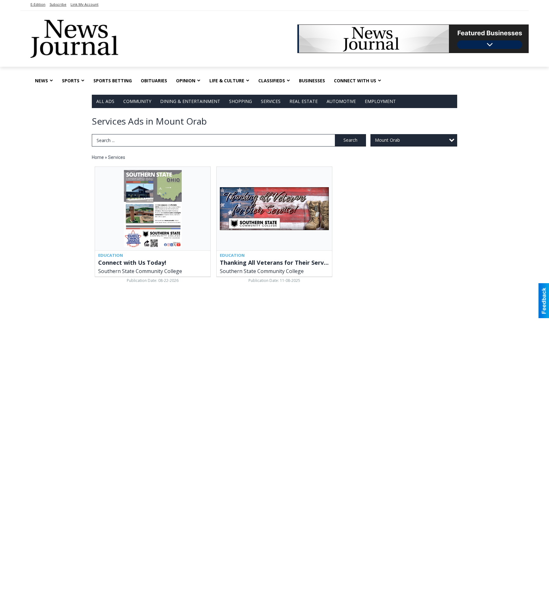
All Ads (105, 101)
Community (137, 101)
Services (271, 101)
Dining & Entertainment (190, 101)
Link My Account (84, 4)
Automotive (341, 101)
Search (350, 140)
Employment (380, 101)
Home (98, 157)
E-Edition (37, 4)
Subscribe (58, 4)
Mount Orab (387, 140)
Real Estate (303, 101)
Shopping (240, 101)
